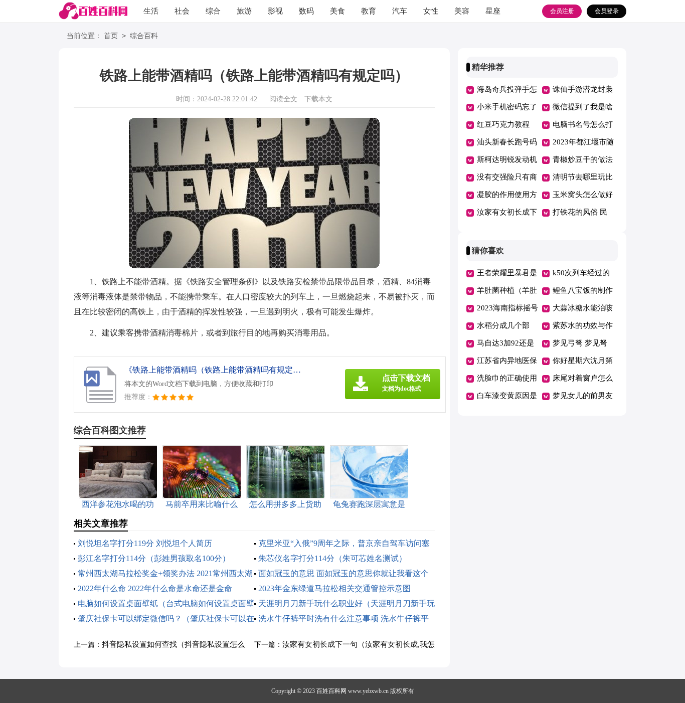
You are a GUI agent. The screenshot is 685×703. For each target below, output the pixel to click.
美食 (337, 11)
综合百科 (144, 36)
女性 (430, 11)
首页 (111, 36)
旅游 (244, 11)
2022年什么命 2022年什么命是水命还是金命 (155, 588)
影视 (275, 11)
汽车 (399, 11)
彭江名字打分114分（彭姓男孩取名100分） (154, 558)
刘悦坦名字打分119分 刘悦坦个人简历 (145, 543)
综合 (213, 11)
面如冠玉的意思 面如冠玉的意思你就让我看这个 (343, 573)
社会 (182, 11)
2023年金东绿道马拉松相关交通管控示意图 (334, 588)
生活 (150, 11)
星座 (492, 11)
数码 (306, 11)
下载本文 (318, 99)
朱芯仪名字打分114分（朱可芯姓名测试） (332, 558)
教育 (368, 11)
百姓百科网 (331, 690)
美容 (461, 11)
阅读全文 (283, 99)
